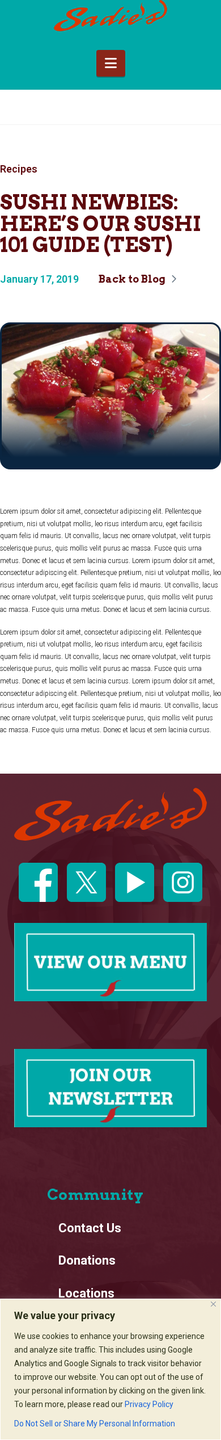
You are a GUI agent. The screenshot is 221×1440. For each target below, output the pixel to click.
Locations (86, 1293)
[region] (110, 1369)
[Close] (213, 1304)
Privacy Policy (149, 1404)
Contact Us (89, 1228)
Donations (87, 1260)
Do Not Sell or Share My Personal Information (94, 1423)
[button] (110, 63)
